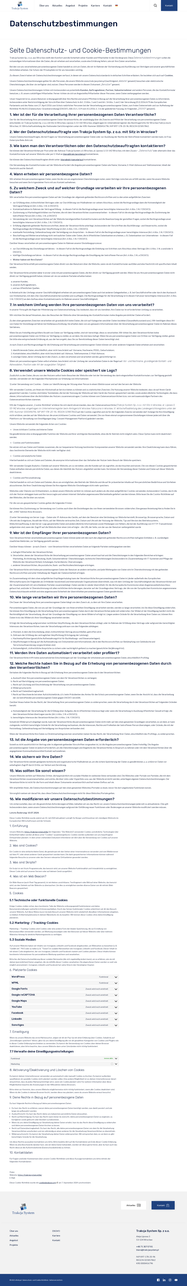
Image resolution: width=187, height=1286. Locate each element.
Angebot (70, 5)
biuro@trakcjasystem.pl (147, 1249)
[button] (169, 5)
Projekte (83, 5)
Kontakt (107, 5)
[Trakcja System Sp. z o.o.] (20, 5)
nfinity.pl (18, 1280)
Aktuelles (57, 5)
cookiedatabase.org (47, 1182)
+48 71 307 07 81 (144, 1246)
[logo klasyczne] (23, 1216)
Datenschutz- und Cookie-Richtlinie (35, 1280)
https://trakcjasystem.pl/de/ (36, 832)
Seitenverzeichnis (56, 1280)
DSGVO (56, 1231)
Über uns (44, 5)
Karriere (95, 5)
